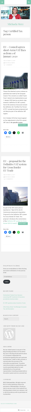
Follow (6, 281)
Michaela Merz (15, 24)
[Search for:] (11, 319)
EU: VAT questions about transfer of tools (14, 303)
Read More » (23, 125)
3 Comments (9, 179)
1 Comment (8, 65)
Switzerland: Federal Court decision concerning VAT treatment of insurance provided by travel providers (14, 297)
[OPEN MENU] (2, 2)
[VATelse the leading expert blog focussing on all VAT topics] (9, 334)
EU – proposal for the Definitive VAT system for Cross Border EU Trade (14, 165)
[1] (16, 223)
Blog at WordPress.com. (9, 403)
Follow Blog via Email (11, 266)
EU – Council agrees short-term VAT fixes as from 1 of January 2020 (14, 51)
